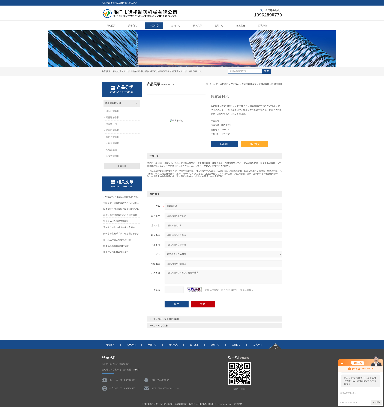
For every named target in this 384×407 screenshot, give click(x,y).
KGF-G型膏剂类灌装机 (168, 319)
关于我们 (132, 25)
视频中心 (219, 25)
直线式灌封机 (112, 156)
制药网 (136, 370)
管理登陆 (238, 404)
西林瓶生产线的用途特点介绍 (117, 239)
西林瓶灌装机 (112, 117)
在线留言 (240, 25)
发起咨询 (376, 402)
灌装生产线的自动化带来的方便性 (119, 227)
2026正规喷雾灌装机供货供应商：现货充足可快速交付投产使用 (121, 196)
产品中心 (154, 25)
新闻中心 (175, 25)
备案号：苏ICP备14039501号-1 (204, 404)
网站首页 (111, 25)
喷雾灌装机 (111, 124)
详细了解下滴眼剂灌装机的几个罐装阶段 (121, 203)
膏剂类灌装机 (112, 136)
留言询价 (254, 144)
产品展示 (235, 84)
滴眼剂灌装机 (112, 130)
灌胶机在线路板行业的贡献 (116, 246)
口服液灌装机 (112, 111)
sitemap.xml (226, 404)
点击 (136, 103)
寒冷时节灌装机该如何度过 (116, 252)
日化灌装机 (163, 325)
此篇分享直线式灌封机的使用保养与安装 (121, 215)
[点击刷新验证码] (194, 289)
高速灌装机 (111, 149)
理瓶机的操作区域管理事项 (116, 221)
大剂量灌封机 (112, 143)
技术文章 (197, 25)
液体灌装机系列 (113, 103)
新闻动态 (173, 344)
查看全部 (122, 166)
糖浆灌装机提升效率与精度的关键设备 (121, 209)
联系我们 (262, 25)
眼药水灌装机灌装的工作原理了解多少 (121, 233)
